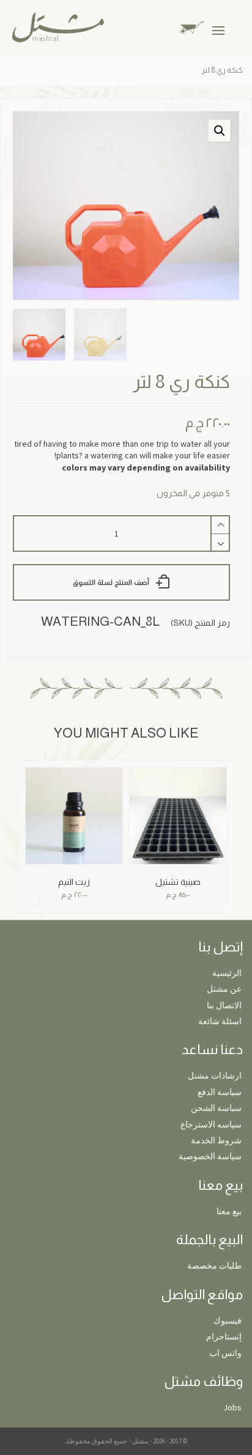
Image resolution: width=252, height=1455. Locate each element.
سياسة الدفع (220, 1092)
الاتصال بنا (224, 1005)
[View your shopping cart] (201, 26)
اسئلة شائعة (220, 1021)
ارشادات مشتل (215, 1075)
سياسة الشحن (216, 1107)
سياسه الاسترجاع (211, 1124)
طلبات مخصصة (214, 1265)
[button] (220, 131)
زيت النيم (74, 882)
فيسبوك (227, 1320)
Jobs (232, 1407)
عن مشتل (224, 988)
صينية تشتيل (178, 882)
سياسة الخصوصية (210, 1156)
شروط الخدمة (216, 1140)
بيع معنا (229, 1211)
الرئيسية (227, 972)
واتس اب (225, 1352)
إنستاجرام (224, 1336)
